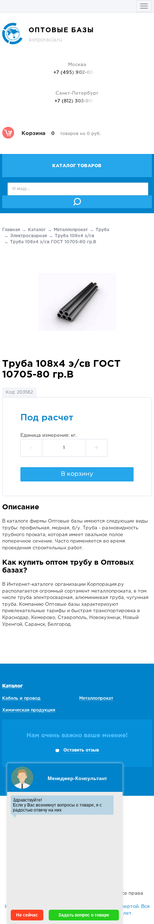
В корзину (77, 474)
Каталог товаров (77, 166)
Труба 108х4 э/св (74, 236)
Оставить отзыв (81, 750)
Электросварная (28, 236)
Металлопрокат (71, 230)
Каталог (37, 230)
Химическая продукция (28, 710)
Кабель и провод (21, 698)
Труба (102, 230)
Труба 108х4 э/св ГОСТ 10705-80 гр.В (53, 242)
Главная (11, 230)
